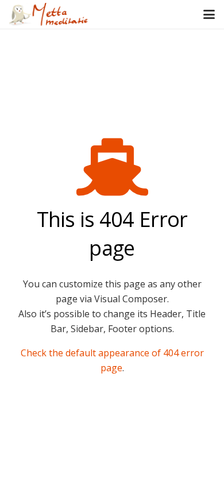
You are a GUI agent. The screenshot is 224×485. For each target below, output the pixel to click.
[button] (209, 14)
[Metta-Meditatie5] (48, 14)
